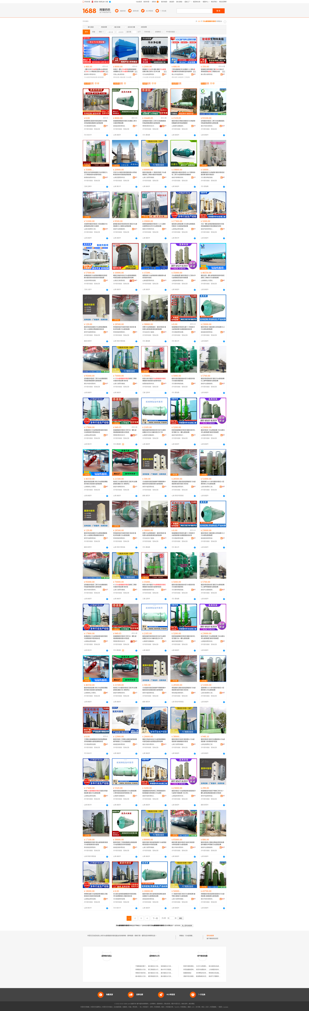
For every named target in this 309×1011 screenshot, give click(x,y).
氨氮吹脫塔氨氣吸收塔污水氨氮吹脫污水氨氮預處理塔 (183, 380)
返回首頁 (177, 925)
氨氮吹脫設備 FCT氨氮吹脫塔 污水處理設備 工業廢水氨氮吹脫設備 (154, 173)
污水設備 (87, 77)
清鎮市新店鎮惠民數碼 (190, 976)
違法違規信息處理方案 (216, 966)
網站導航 (192, 1004)
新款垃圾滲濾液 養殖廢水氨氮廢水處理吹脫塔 (154, 380)
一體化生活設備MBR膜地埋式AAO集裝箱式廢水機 (96, 70)
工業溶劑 (187, 77)
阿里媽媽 (157, 1007)
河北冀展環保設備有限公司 (90, 126)
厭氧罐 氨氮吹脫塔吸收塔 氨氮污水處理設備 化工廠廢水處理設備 (125, 225)
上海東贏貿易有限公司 (216, 969)
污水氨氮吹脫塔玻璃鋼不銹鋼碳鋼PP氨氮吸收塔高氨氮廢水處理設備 (154, 483)
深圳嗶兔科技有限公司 (203, 973)
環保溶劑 (174, 77)
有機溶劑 (181, 77)
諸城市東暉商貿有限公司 (178, 177)
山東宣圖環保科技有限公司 (119, 177)
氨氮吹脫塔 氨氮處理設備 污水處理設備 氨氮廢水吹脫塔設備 (154, 843)
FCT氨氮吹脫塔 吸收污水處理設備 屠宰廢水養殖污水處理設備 (183, 895)
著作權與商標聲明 (142, 1004)
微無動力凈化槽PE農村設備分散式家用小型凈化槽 (154, 70)
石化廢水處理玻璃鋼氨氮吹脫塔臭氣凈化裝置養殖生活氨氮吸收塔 (124, 895)
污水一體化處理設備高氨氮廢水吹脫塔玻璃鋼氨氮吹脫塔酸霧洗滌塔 (212, 225)
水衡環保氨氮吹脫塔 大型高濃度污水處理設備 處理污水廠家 (96, 225)
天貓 (129, 1007)
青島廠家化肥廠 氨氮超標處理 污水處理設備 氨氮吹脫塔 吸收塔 (184, 483)
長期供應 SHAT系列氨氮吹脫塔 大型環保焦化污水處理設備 (212, 483)
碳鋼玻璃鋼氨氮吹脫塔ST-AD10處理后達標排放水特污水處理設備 (153, 225)
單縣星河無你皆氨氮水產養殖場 (145, 973)
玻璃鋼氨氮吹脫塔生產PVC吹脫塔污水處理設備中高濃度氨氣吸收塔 (183, 328)
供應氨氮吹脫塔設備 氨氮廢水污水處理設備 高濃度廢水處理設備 (212, 895)
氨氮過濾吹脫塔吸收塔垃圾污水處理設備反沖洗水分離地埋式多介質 (154, 431)
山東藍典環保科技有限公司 (178, 280)
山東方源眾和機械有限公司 (149, 177)
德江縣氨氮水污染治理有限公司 (158, 969)
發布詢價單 (210, 936)
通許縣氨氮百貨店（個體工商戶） (159, 976)
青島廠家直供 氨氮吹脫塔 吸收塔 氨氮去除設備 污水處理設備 (124, 328)
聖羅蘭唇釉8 (187, 973)
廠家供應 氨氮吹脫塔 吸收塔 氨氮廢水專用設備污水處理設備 (183, 843)
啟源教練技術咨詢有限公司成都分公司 (208, 976)
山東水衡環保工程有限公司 (90, 229)
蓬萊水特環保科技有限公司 (149, 229)
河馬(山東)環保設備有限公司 (119, 74)
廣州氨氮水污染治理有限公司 (157, 966)
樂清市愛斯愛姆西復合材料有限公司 (195, 966)
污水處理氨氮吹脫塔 (191, 936)
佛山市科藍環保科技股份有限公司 (178, 74)
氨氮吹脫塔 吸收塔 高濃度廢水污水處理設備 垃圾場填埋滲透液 (213, 740)
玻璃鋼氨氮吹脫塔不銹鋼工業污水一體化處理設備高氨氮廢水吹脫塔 (212, 792)
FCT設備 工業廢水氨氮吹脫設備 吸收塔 (125, 380)
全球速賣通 (117, 1007)
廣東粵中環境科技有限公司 (90, 74)
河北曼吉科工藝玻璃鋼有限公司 (149, 332)
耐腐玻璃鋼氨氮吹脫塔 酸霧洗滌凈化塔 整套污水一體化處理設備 (183, 431)
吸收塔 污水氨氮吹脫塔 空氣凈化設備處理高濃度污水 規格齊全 (125, 483)
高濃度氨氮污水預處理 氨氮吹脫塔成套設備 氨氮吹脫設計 (212, 173)
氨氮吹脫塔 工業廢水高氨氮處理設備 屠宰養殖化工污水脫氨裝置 (125, 740)
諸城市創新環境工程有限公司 (207, 229)
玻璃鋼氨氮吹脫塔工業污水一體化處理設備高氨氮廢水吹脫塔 (124, 431)
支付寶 (198, 1007)
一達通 (219, 1007)
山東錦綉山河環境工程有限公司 (207, 280)
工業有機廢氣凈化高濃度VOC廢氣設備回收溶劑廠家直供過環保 (183, 70)
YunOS (176, 1007)
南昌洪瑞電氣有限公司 (203, 969)
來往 (202, 1007)
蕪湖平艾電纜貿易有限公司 (217, 976)
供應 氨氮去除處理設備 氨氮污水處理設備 (96, 792)
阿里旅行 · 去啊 (148, 1007)
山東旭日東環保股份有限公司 (119, 280)
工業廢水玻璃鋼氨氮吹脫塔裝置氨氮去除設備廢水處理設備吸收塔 (95, 740)
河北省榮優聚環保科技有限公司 (149, 74)
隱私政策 (167, 1004)
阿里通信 (183, 1007)
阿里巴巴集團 (85, 1007)
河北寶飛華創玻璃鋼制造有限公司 (207, 177)
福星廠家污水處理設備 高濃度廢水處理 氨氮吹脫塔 (154, 277)
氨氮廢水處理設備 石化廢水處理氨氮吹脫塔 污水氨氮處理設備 (183, 225)
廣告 (106, 72)
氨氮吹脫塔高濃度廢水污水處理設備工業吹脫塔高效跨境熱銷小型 (124, 792)
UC (193, 1007)
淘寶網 (125, 1007)
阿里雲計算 (169, 1007)
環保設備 (116, 77)
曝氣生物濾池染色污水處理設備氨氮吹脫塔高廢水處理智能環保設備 (124, 277)
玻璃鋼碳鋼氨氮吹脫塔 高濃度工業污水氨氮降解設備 (125, 122)
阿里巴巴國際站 (96, 1007)
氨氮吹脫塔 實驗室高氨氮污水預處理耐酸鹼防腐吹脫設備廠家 (183, 122)
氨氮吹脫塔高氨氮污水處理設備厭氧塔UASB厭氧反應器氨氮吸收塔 (95, 328)
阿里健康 (213, 1007)
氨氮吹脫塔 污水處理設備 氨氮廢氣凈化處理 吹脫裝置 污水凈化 (184, 792)
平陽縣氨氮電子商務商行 (143, 966)
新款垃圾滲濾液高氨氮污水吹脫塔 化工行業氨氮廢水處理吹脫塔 (96, 173)
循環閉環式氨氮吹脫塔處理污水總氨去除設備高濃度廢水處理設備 (95, 122)
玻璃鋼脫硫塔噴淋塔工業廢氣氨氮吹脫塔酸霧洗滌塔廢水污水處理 (154, 792)
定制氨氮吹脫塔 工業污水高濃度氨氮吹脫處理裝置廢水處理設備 (154, 122)
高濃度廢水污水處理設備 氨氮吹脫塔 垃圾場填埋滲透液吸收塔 (96, 431)
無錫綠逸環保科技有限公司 (90, 177)
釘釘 (207, 1007)
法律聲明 (152, 1004)
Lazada (225, 1007)
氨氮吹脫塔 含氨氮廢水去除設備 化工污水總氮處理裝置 (213, 328)
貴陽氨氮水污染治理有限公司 (144, 969)
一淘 (139, 1007)
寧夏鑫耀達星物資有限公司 (192, 969)
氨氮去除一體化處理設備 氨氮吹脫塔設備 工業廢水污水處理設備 (212, 277)
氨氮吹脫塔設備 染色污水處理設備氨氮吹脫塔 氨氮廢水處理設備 (96, 483)
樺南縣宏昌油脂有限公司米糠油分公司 (221, 973)
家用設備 (151, 77)
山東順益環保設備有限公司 (178, 229)
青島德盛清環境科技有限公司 (119, 332)
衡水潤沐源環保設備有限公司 (207, 74)
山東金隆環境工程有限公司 (207, 744)
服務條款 (160, 1004)
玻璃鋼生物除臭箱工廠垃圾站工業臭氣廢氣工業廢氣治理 (212, 70)
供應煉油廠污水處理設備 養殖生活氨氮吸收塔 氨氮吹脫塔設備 (96, 895)
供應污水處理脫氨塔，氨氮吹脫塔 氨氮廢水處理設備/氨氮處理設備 (154, 328)
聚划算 (135, 1007)
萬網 (189, 1007)
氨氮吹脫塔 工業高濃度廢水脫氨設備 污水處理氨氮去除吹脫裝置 (125, 843)
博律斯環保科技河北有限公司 (149, 126)
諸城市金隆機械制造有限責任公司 (119, 229)
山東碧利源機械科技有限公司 (178, 126)
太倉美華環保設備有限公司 (90, 280)
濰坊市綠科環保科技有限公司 (207, 126)
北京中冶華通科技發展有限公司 (206, 966)
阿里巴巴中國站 (107, 1007)
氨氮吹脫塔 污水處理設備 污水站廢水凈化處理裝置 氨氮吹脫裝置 (213, 431)
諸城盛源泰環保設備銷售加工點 (119, 126)
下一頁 (155, 918)
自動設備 (122, 77)
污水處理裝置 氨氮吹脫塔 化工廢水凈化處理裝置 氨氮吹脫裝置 (184, 277)
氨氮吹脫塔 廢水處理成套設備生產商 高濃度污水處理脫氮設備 (154, 895)
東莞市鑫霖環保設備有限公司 (90, 332)
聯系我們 (184, 1004)
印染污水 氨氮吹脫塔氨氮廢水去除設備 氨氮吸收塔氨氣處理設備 (125, 173)
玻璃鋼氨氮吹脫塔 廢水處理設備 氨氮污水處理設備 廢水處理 (96, 843)
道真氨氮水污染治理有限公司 (170, 966)
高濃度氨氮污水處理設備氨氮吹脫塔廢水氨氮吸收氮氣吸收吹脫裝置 (95, 277)
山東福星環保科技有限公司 (149, 280)
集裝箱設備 (93, 77)
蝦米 (162, 1007)
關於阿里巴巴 (175, 1004)
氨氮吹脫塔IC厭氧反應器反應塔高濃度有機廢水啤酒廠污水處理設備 (212, 843)
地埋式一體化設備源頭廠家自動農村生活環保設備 (124, 70)
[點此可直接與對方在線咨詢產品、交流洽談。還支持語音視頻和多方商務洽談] (107, 135)
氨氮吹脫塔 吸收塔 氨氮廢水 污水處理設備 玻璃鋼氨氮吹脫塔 (183, 740)
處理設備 (101, 77)
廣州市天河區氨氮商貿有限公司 (171, 969)
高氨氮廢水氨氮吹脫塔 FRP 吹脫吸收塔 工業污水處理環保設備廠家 (183, 173)
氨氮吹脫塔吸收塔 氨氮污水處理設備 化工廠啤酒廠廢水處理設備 (212, 380)
